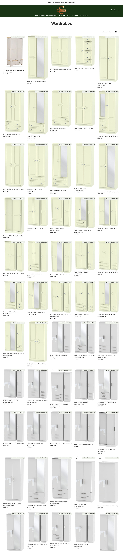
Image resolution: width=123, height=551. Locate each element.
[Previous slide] (52, 369)
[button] (111, 32)
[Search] (111, 10)
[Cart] (118, 10)
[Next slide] (52, 371)
